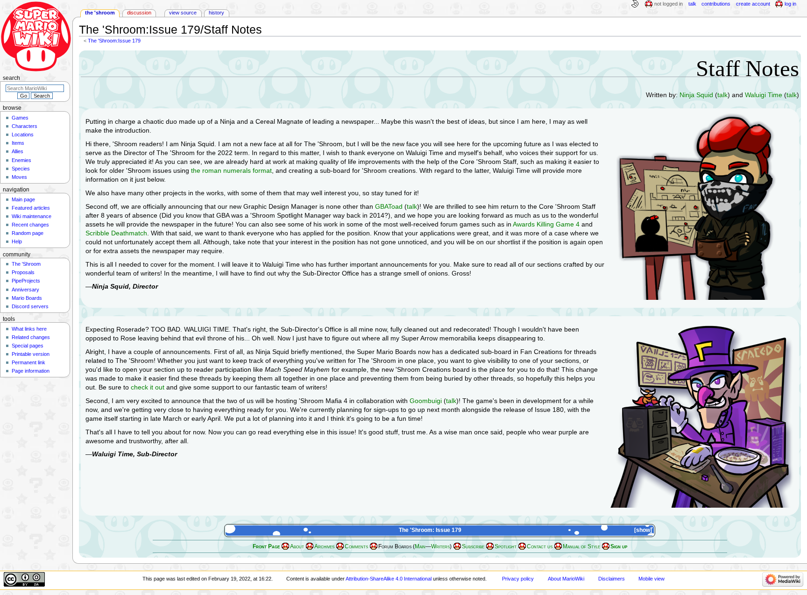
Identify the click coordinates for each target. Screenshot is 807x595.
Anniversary (25, 289)
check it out (147, 387)
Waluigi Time (763, 95)
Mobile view (651, 578)
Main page (23, 199)
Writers (440, 546)
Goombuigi (426, 400)
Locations (23, 134)
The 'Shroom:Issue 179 (114, 40)
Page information (31, 371)
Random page (27, 233)
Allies (17, 151)
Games (20, 117)
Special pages (27, 345)
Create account (753, 4)
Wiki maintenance (31, 216)
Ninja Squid (696, 95)
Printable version (31, 354)
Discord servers (30, 306)
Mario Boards (27, 298)
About (297, 546)
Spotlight (506, 546)
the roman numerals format (231, 170)
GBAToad (389, 206)
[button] (644, 530)
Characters (24, 126)
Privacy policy (518, 578)
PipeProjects (26, 280)
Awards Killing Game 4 (546, 224)
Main (420, 546)
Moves (19, 177)
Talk (692, 4)
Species (21, 168)
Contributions (715, 4)
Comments (356, 546)
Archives (324, 546)
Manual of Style (581, 546)
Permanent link (28, 362)
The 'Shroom (100, 12)
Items (18, 143)
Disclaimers (611, 578)
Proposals (23, 272)
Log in (790, 4)
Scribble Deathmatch (116, 233)
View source (183, 12)
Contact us (539, 546)
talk (722, 95)
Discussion (139, 12)
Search (11, 78)
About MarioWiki (566, 578)
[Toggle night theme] (634, 4)
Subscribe (473, 546)
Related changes (31, 337)
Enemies (21, 160)
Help (17, 241)
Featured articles (31, 208)
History (216, 12)
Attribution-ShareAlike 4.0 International (389, 578)
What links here (29, 329)
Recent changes (30, 224)
